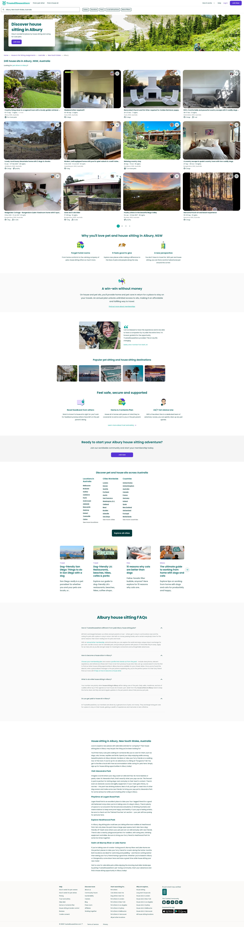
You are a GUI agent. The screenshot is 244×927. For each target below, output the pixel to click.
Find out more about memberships (122, 306)
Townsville (86, 516)
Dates (86, 10)
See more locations (90, 522)
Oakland (106, 504)
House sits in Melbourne (144, 908)
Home (6, 55)
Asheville (106, 513)
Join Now (235, 3)
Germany (126, 498)
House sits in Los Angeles (144, 902)
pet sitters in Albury (19, 65)
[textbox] (40, 9)
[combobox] (40, 9)
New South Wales (54, 55)
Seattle (105, 489)
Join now (16, 42)
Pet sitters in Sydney (117, 908)
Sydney (85, 492)
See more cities (109, 520)
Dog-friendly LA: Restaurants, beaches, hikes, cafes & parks (102, 571)
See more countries (130, 520)
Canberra (86, 495)
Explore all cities (122, 533)
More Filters (126, 10)
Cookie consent (64, 914)
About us (88, 890)
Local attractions (113, 10)
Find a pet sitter (39, 3)
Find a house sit (52, 3)
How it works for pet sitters (68, 893)
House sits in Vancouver (144, 911)
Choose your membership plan (91, 662)
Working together (91, 911)
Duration (94, 10)
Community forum (91, 893)
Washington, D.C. (109, 501)
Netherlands (127, 517)
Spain (125, 504)
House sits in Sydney (143, 905)
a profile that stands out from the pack (123, 662)
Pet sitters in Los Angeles (119, 905)
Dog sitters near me (117, 896)
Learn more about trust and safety (121, 425)
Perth (85, 498)
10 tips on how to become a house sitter (107, 671)
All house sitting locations (144, 914)
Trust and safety (64, 899)
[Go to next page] (129, 226)
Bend (104, 507)
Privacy (105, 924)
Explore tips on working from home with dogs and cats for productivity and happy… (172, 586)
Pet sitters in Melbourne (118, 911)
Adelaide (86, 504)
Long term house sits (143, 893)
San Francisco (108, 498)
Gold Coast (87, 501)
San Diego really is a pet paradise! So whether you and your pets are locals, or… (71, 586)
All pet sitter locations (118, 917)
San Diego (106, 517)
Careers (87, 899)
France (125, 495)
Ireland (125, 501)
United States (127, 483)
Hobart (85, 513)
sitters (162, 563)
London (105, 483)
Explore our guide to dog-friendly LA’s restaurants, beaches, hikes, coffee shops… (104, 586)
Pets (101, 10)
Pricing (61, 896)
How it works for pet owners (68, 890)
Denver (105, 486)
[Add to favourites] (57, 73)
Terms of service (93, 924)
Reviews (61, 911)
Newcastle (86, 507)
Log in (225, 3)
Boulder (105, 510)
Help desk (62, 902)
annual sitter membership (95, 642)
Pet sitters (114, 890)
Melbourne (87, 485)
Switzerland (127, 510)
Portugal (126, 513)
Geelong (86, 510)
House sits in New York (143, 899)
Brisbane (86, 489)
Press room (88, 905)
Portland (106, 492)
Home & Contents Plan (66, 905)
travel (62, 563)
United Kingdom (128, 486)
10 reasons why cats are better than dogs (138, 569)
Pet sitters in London (117, 899)
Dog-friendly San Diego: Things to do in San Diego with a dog (71, 571)
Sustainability (89, 896)
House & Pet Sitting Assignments (23, 55)
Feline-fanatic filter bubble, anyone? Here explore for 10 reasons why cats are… (137, 583)
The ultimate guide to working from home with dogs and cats (172, 571)
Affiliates (88, 908)
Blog (86, 902)
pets (128, 563)
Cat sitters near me (117, 893)
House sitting (140, 890)
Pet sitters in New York (118, 902)
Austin (105, 495)
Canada (125, 492)
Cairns (85, 519)
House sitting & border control (69, 908)
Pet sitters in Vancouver (119, 914)
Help (219, 3)
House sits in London (143, 896)
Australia (41, 55)
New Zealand (127, 507)
